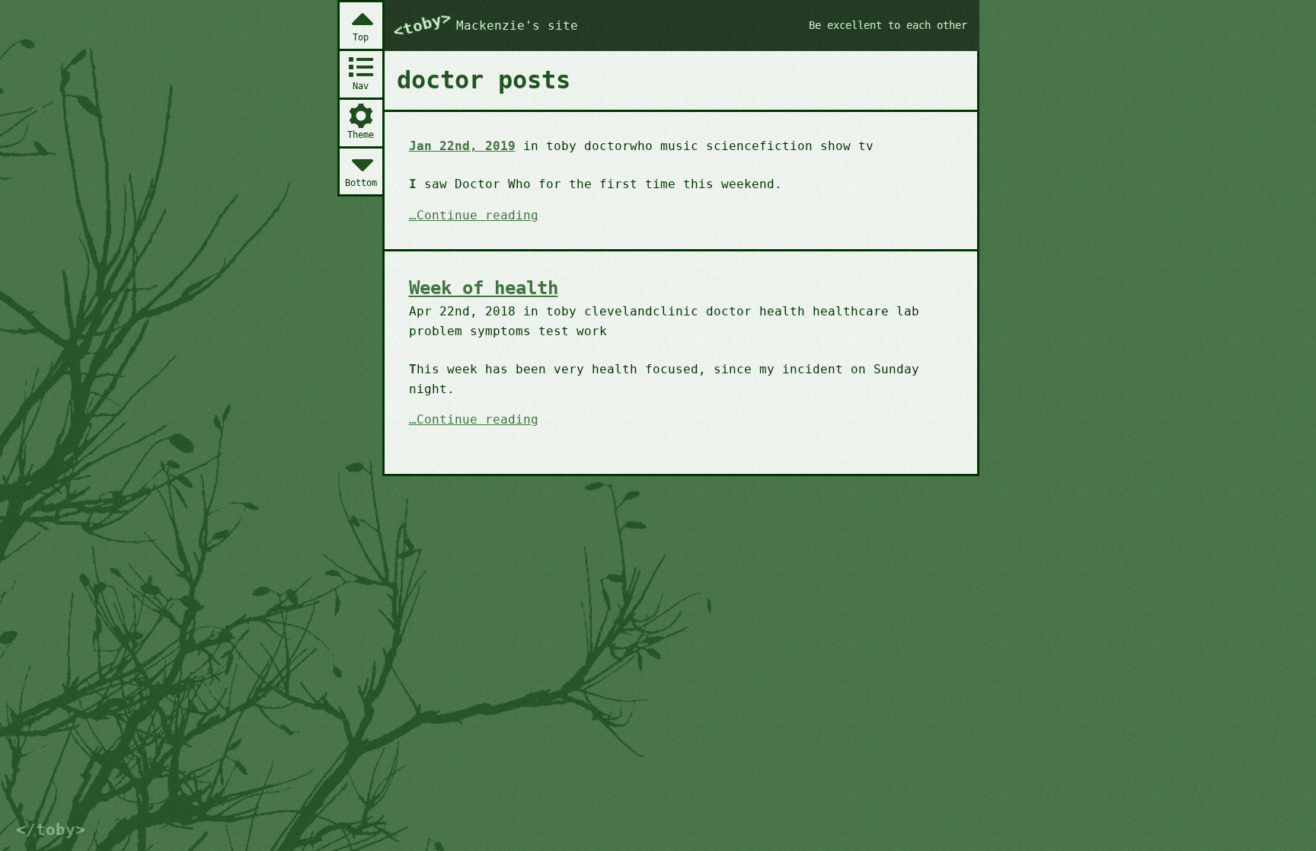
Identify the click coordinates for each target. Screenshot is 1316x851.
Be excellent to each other (888, 25)
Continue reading (477, 216)
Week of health (483, 288)
